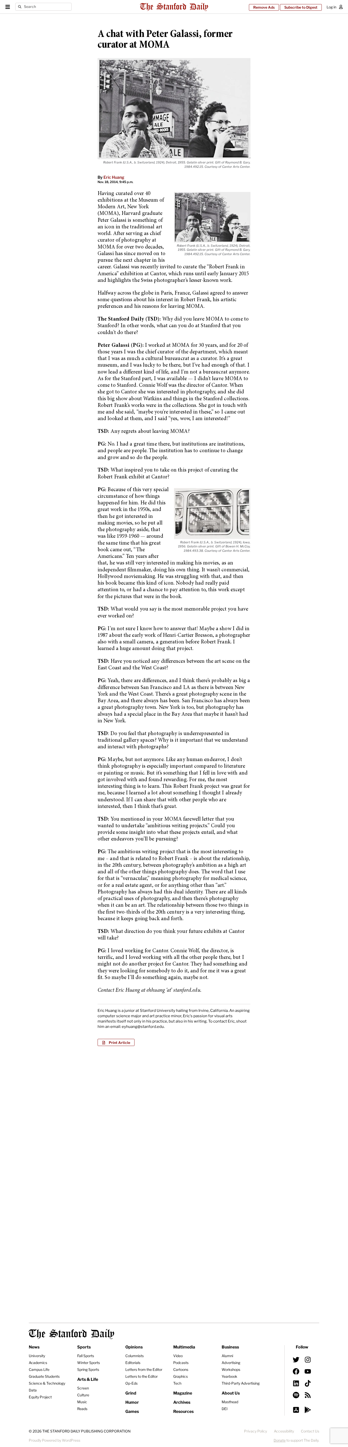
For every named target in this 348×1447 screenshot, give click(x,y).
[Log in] (341, 7)
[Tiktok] (307, 1383)
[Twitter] (296, 1359)
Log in (331, 7)
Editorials (132, 1362)
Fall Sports (85, 1356)
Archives (181, 1402)
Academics (38, 1362)
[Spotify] (296, 1395)
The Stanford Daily (71, 1334)
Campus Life (39, 1369)
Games (132, 1411)
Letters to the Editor (141, 1376)
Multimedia (184, 1347)
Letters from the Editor (143, 1369)
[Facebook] (296, 1371)
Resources (183, 1411)
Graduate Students (44, 1376)
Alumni (227, 1356)
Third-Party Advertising (241, 1383)
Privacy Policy (255, 1431)
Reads (82, 1409)
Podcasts (181, 1362)
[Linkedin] (296, 1383)
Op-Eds (131, 1383)
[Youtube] (307, 1371)
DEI (224, 1409)
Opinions (134, 1347)
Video (178, 1356)
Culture (83, 1395)
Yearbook (229, 1376)
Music (82, 1402)
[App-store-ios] (296, 1409)
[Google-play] (307, 1409)
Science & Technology (47, 1383)
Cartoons (180, 1369)
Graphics (180, 1376)
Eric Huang (113, 177)
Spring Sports (88, 1369)
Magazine (182, 1393)
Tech (177, 1383)
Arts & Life (87, 1379)
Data (33, 1390)
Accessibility (284, 1431)
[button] (116, 1042)
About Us (231, 1393)
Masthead (230, 1402)
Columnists (134, 1356)
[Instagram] (307, 1359)
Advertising (231, 1362)
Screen (83, 1388)
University (37, 1356)
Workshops (231, 1369)
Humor (132, 1402)
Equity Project (40, 1397)
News (34, 1347)
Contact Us (310, 1431)
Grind (130, 1393)
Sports (84, 1347)
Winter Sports (88, 1362)
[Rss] (307, 1395)
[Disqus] (174, 1115)
